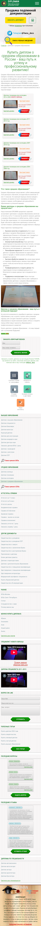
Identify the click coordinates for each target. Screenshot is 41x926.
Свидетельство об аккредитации (12, 583)
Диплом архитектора (8, 873)
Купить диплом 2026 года (9, 731)
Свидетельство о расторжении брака (13, 551)
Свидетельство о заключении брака (13, 548)
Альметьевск (5, 628)
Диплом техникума (7, 475)
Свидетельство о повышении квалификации (15, 567)
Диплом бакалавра (7, 426)
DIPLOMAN (20, 887)
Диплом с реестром (7, 452)
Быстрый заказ (25, 101)
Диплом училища (7, 472)
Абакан (3, 618)
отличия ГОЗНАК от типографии (14, 381)
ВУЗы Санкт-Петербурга (9, 598)
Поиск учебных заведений (23, 41)
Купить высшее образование (10, 744)
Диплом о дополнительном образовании (14, 564)
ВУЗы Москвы (5, 594)
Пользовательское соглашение (20, 924)
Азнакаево (4, 622)
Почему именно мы (7, 607)
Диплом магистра (7, 430)
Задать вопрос (20, 795)
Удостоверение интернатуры (10, 573)
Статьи (3, 601)
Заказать (25, 111)
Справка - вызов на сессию (10, 517)
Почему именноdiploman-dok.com (20, 663)
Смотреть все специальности (10, 881)
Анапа (3, 631)
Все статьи (20, 749)
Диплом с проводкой (8, 449)
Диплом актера (6, 870)
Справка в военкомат (8, 520)
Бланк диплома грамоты (9, 557)
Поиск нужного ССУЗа (12, 487)
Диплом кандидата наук (9, 439)
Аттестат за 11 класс (8, 498)
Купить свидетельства (8, 734)
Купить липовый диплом (9, 738)
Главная (3, 46)
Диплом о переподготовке (10, 561)
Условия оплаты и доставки (27, 395)
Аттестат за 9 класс (7, 501)
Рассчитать (32, 20)
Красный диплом (6, 433)
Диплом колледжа (7, 478)
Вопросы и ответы (27, 381)
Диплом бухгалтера (7, 876)
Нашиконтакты (20, 409)
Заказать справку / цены (9, 527)
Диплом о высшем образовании (11, 420)
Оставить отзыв (20, 851)
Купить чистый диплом (8, 741)
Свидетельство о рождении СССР (12, 541)
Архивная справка (7, 514)
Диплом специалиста (8, 423)
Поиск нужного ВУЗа (12, 461)
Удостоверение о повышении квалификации (15, 570)
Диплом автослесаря (8, 866)
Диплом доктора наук (8, 442)
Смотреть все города (8, 636)
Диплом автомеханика (8, 863)
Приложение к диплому (9, 554)
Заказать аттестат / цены (9, 524)
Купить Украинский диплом (10, 580)
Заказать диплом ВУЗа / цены (11, 446)
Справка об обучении (8, 511)
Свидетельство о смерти (9, 544)
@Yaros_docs (30, 363)
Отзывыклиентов (14, 395)
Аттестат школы (6, 504)
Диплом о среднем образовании (12, 481)
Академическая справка (9, 508)
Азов (2, 625)
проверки (18, 26)
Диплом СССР (5, 455)
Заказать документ (15, 20)
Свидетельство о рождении (10, 538)
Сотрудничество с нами (9, 604)
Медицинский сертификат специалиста (14, 577)
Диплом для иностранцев (9, 436)
